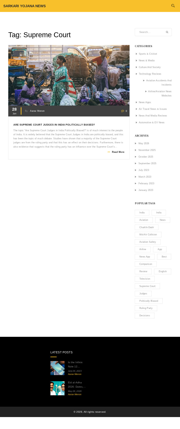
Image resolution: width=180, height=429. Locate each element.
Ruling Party (146, 308)
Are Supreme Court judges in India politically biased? (54, 124)
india (142, 212)
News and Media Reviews (153, 115)
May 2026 (144, 143)
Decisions (144, 315)
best (164, 256)
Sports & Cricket (148, 54)
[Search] (172, 5)
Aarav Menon (37, 111)
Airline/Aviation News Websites (160, 93)
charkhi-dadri (146, 227)
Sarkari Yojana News (24, 6)
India (159, 212)
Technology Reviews (150, 74)
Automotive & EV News (152, 122)
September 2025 (147, 163)
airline (142, 249)
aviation (143, 220)
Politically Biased (148, 301)
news (163, 220)
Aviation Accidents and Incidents (159, 82)
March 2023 (145, 176)
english (163, 271)
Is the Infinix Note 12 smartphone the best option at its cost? (77, 365)
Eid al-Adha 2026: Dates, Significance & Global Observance (76, 385)
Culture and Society (150, 67)
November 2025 (147, 150)
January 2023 (146, 190)
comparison (145, 264)
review (143, 271)
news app (144, 256)
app (160, 249)
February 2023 (146, 183)
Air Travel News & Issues (153, 109)
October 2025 (146, 156)
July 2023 (144, 170)
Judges (143, 293)
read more (118, 152)
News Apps (145, 102)
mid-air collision (148, 234)
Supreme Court (147, 286)
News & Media (147, 60)
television (144, 278)
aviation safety (147, 242)
